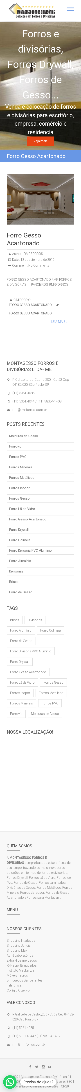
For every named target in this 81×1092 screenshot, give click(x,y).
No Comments (38, 265)
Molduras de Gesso (23, 436)
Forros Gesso (19, 498)
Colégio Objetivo (18, 990)
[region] (40, 86)
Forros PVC (18, 457)
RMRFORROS (33, 254)
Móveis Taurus (17, 975)
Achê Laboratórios (20, 955)
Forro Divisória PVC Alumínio (30, 550)
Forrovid (15, 446)
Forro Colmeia (19, 540)
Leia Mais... (59, 321)
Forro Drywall (19, 530)
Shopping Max (17, 950)
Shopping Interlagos (21, 940)
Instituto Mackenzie (20, 970)
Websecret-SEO (61, 1081)
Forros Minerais (20, 467)
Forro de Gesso (20, 592)
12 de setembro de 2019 (37, 259)
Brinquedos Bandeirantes (25, 980)
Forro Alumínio (20, 561)
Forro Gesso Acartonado (30, 305)
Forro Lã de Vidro (22, 509)
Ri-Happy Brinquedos (22, 965)
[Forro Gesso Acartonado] (40, 199)
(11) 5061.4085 (23, 393)
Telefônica (14, 985)
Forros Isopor (19, 488)
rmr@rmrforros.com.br (29, 410)
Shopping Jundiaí (19, 945)
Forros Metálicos (21, 478)
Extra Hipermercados (22, 960)
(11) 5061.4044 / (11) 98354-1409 (36, 401)
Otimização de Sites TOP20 (49, 1086)
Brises (13, 582)
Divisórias (16, 571)
